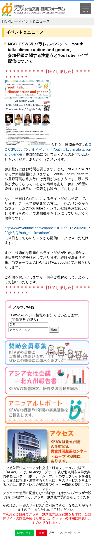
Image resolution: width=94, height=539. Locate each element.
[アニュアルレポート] (47, 411)
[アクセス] (47, 455)
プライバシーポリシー (64, 533)
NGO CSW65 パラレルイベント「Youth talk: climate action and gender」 (48, 149)
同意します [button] (24, 533)
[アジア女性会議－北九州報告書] (47, 381)
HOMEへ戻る (36, 10)
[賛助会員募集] (47, 353)
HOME (7, 21)
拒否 (41, 533)
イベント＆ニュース (34, 21)
